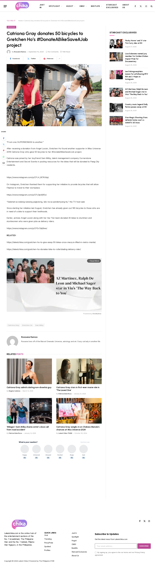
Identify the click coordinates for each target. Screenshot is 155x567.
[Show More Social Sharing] (59, 58)
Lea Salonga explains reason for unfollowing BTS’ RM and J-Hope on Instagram (136, 75)
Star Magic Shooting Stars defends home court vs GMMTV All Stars (136, 120)
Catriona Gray (13, 325)
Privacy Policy (140, 552)
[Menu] (5, 6)
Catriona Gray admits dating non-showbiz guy (29, 387)
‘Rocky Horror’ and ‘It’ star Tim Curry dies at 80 (135, 41)
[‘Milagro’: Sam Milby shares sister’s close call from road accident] (29, 411)
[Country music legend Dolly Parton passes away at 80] (116, 107)
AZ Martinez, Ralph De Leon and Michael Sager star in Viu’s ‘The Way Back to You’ (136, 91)
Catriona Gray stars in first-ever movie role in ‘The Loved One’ (77, 388)
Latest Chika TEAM (65, 433)
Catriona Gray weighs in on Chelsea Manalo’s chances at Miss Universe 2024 (78, 428)
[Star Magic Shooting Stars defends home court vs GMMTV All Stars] (116, 120)
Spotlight (54, 6)
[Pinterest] (3, 150)
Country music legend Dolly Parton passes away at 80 (136, 105)
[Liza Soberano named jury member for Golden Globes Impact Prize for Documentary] (116, 56)
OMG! (82, 6)
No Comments (53, 52)
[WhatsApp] (3, 156)
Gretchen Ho (27, 325)
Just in (42, 6)
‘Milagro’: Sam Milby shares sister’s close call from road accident (28, 428)
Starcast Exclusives (112, 6)
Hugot (69, 6)
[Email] (3, 162)
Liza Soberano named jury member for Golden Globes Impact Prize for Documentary (136, 58)
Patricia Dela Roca (64, 394)
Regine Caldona (14, 391)
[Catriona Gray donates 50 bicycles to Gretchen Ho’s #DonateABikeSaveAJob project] (54, 95)
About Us (125, 6)
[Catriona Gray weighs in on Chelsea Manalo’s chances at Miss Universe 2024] (79, 411)
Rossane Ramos (20, 52)
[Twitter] (3, 144)
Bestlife (95, 6)
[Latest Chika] (22, 6)
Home (20, 21)
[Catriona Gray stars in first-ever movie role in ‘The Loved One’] (79, 371)
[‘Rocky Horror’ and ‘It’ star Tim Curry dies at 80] (116, 43)
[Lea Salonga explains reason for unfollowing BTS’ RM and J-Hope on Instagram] (116, 74)
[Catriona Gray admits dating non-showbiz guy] (29, 371)
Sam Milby (39, 325)
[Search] (151, 6)
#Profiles (11, 27)
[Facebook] (3, 138)
